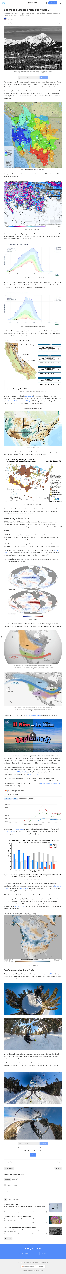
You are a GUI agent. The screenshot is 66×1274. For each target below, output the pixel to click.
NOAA (35, 619)
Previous (9, 1168)
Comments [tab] (7, 1179)
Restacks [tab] (14, 1179)
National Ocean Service (39, 669)
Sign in (61, 3)
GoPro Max (49, 974)
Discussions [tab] (16, 1199)
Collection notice (43, 1262)
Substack (25, 1270)
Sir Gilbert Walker (21, 772)
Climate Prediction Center (34, 504)
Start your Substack (28, 1266)
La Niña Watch (10, 831)
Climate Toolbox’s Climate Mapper (19, 401)
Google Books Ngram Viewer (50, 783)
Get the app (41, 1266)
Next (57, 1168)
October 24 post (20, 906)
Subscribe (53, 3)
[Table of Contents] (2, 637)
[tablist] (11, 1179)
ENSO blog (24, 888)
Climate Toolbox (35, 447)
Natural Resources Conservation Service (35, 169)
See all (7, 1238)
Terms (36, 1262)
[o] (33, 735)
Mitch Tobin (11, 18)
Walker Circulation (34, 774)
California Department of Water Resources (34, 391)
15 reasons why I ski (11, 1204)
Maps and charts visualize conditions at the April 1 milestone (20, 1219)
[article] (33, 1208)
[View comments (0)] (9, 23)
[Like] (5, 23)
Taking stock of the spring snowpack (17, 1216)
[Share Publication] (46, 2)
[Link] (1, 518)
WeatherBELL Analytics (35, 229)
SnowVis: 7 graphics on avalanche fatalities (20, 1228)
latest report (20, 829)
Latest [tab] (9, 1199)
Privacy (32, 1262)
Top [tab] (6, 1199)
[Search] (42, 2)
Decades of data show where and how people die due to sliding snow (23, 1230)
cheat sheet (29, 396)
